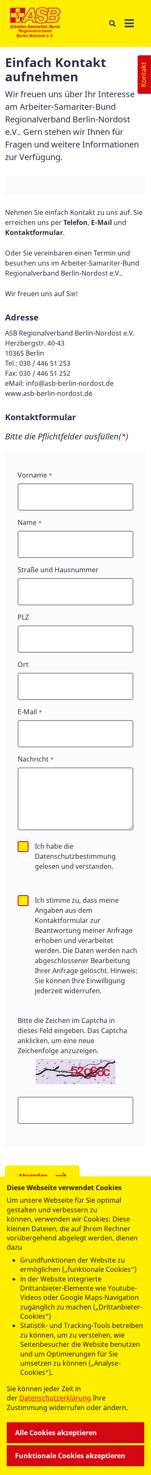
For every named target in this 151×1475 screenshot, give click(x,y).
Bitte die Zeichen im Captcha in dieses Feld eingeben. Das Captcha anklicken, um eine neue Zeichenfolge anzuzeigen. (72, 1035)
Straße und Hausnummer (58, 569)
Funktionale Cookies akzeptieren (70, 1455)
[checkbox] (23, 846)
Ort (23, 664)
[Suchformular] (112, 23)
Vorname (32, 475)
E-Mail (27, 711)
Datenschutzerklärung (55, 1398)
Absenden (32, 1176)
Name (27, 522)
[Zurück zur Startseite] (36, 23)
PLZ (23, 617)
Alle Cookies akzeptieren (56, 1432)
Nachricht (33, 759)
